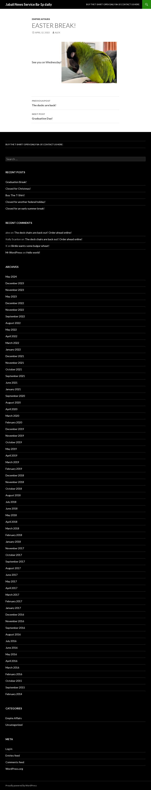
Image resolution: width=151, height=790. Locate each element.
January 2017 (13, 607)
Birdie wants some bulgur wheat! (30, 245)
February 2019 (14, 468)
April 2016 (11, 660)
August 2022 (13, 323)
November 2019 (15, 435)
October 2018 (14, 488)
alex (57, 32)
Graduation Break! (16, 182)
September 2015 (15, 687)
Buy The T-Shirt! (15, 195)
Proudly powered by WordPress (21, 785)
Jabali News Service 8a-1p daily (29, 4)
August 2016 (13, 634)
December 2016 (15, 614)
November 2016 (15, 621)
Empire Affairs (41, 19)
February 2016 (14, 674)
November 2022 (15, 309)
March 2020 (12, 415)
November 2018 (15, 482)
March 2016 (12, 667)
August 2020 (13, 402)
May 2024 (11, 276)
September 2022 (15, 316)
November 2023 (15, 289)
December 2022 (15, 303)
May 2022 (11, 329)
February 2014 (14, 694)
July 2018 (11, 501)
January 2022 (13, 349)
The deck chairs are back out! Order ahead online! (43, 232)
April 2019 (11, 455)
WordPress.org (14, 768)
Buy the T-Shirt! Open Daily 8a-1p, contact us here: (113, 4)
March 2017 (12, 594)
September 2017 (15, 561)
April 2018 (11, 521)
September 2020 (15, 395)
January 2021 (13, 389)
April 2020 (11, 409)
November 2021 (15, 362)
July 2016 (11, 641)
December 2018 (15, 475)
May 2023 (11, 296)
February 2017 (14, 601)
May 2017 (11, 581)
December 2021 (15, 356)
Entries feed (13, 755)
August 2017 (13, 568)
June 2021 (11, 382)
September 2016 (15, 627)
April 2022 (11, 336)
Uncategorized (14, 724)
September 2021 (15, 376)
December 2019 (15, 429)
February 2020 (14, 422)
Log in (9, 748)
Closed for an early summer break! (25, 208)
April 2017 (11, 588)
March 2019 (12, 462)
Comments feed (15, 762)
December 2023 (15, 283)
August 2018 (13, 495)
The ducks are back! (44, 103)
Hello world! (33, 252)
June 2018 (11, 508)
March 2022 (12, 342)
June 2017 (11, 574)
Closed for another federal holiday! (25, 201)
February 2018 (14, 535)
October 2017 (14, 554)
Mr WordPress (14, 252)
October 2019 (14, 442)
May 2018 (11, 515)
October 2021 (14, 369)
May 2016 (11, 654)
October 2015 (14, 680)
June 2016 (11, 647)
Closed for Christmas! (18, 188)
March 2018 (12, 528)
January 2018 (13, 541)
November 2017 (15, 548)
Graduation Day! (42, 116)
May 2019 (11, 448)
